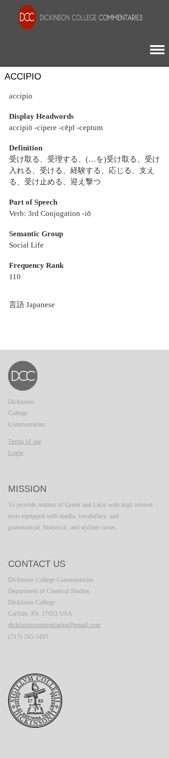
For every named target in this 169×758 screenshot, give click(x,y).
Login (15, 452)
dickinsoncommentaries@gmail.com (54, 625)
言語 (16, 304)
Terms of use (24, 441)
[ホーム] (75, 16)
